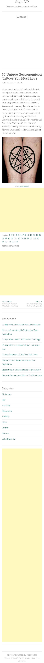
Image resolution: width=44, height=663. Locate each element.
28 (10, 241)
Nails (4, 422)
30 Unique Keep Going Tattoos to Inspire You (34, 303)
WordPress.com (32, 658)
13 (40, 235)
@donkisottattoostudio (23, 186)
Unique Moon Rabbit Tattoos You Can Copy (21, 339)
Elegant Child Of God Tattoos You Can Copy (21, 369)
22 (28, 238)
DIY (3, 399)
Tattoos (15, 246)
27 (6, 241)
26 (3, 241)
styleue (22, 661)
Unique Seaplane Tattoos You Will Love (19, 354)
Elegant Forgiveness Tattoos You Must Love (22, 375)
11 (34, 235)
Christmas (6, 394)
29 (13, 241)
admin (19, 83)
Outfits (5, 427)
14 (3, 238)
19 (18, 238)
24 (35, 238)
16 (9, 238)
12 (37, 235)
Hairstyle (6, 405)
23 (31, 238)
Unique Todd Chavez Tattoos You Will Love (21, 324)
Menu (23, 17)
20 (22, 238)
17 (12, 238)
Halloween (7, 411)
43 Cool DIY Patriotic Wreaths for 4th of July (10, 303)
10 (31, 235)
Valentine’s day (9, 439)
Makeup (5, 416)
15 (6, 238)
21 (25, 238)
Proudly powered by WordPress (22, 655)
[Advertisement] (22, 42)
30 (17, 241)
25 (38, 238)
